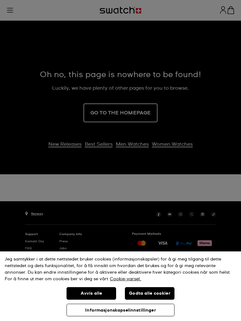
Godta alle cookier (149, 293)
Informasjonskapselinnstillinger (120, 310)
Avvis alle (91, 293)
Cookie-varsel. (125, 279)
